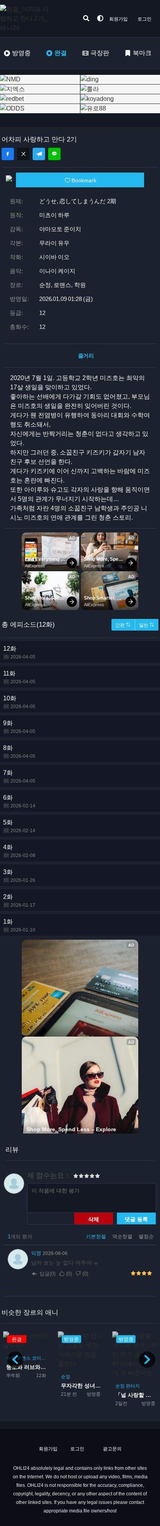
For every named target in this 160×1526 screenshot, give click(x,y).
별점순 (146, 1236)
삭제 (93, 1219)
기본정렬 (97, 1236)
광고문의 (112, 1449)
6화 (19, 801)
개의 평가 (20, 1236)
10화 (19, 702)
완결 (60, 53)
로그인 (144, 19)
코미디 (39, 1358)
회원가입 (118, 19)
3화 (19, 876)
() (68, 1274)
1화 (19, 925)
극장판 (99, 53)
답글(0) (47, 1274)
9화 (19, 727)
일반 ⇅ (146, 625)
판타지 (133, 1386)
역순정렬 (123, 1236)
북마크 (142, 53)
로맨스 (24, 1358)
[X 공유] (23, 154)
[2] (78, 1177)
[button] (147, 1359)
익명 (37, 1253)
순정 (65, 1376)
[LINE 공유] (54, 154)
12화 (19, 652)
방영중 (21, 53)
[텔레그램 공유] (39, 154)
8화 (19, 752)
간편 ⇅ (122, 625)
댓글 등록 (136, 1219)
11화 (19, 677)
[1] (75, 1177)
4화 (19, 851)
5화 (19, 826)
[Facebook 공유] (8, 154)
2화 (19, 900)
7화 (19, 776)
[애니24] (31, 19)
